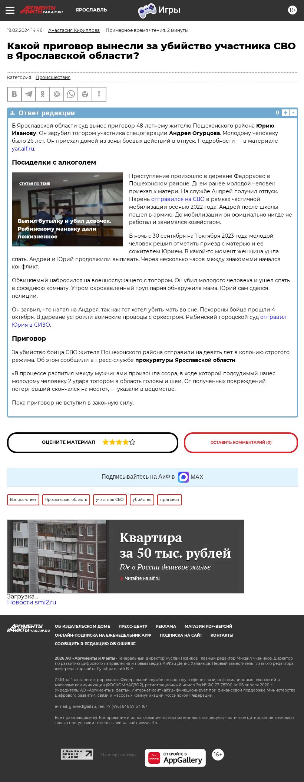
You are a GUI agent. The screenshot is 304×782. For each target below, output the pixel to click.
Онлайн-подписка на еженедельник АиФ (103, 635)
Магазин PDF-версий (208, 626)
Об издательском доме (82, 626)
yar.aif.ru (23, 148)
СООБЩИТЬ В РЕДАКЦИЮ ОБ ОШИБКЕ (95, 643)
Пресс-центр (133, 626)
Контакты (222, 635)
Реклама (166, 626)
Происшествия (53, 77)
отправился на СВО (178, 199)
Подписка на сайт (181, 635)
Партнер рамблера (118, 754)
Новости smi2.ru (31, 602)
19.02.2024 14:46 (24, 30)
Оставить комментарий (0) (241, 442)
